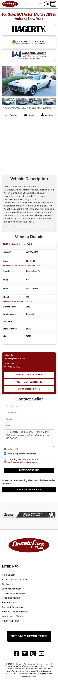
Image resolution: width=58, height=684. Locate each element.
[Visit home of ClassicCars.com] (29, 549)
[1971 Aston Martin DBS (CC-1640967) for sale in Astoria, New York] (29, 81)
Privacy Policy (9, 602)
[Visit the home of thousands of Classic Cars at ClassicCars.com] (11, 4)
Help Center (8, 574)
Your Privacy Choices (13, 616)
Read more (10, 226)
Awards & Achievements (15, 611)
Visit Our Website (29, 381)
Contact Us (8, 584)
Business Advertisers (13, 588)
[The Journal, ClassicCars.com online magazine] (29, 515)
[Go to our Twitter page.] (25, 653)
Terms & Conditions (12, 607)
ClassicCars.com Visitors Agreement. (21, 462)
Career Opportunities (13, 593)
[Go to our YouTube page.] (41, 653)
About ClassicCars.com (14, 579)
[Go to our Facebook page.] (16, 653)
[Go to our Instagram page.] (33, 653)
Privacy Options (10, 620)
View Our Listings (29, 374)
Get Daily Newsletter (29, 636)
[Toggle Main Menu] (53, 4)
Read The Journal (11, 597)
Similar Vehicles (29, 489)
